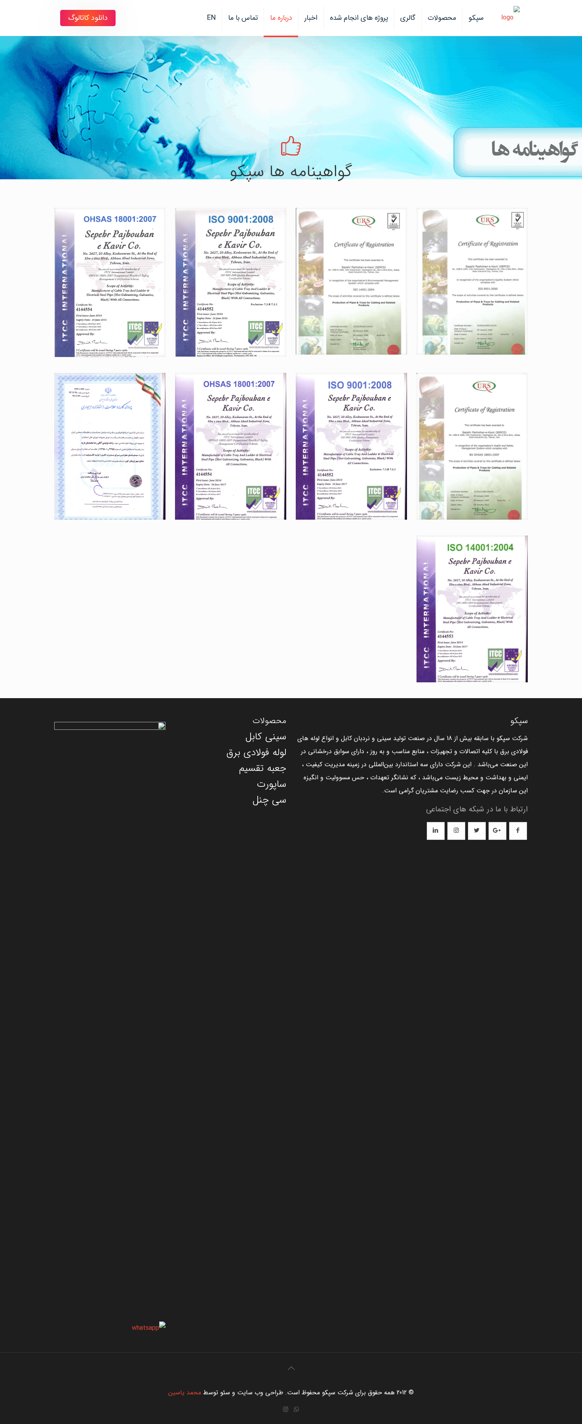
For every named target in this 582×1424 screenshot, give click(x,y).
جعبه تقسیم (262, 768)
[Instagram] (285, 1410)
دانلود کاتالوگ (88, 17)
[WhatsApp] (296, 1410)
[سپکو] (510, 18)
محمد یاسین (184, 1392)
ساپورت (271, 784)
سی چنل (269, 800)
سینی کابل (265, 736)
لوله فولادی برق (256, 752)
